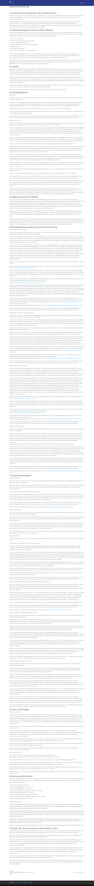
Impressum (12, 882)
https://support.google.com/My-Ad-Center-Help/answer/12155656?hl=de (27, 282)
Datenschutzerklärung (22, 882)
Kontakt (83, 3)
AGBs (31, 882)
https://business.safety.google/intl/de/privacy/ (49, 305)
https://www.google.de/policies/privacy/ (72, 305)
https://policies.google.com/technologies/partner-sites (22, 268)
